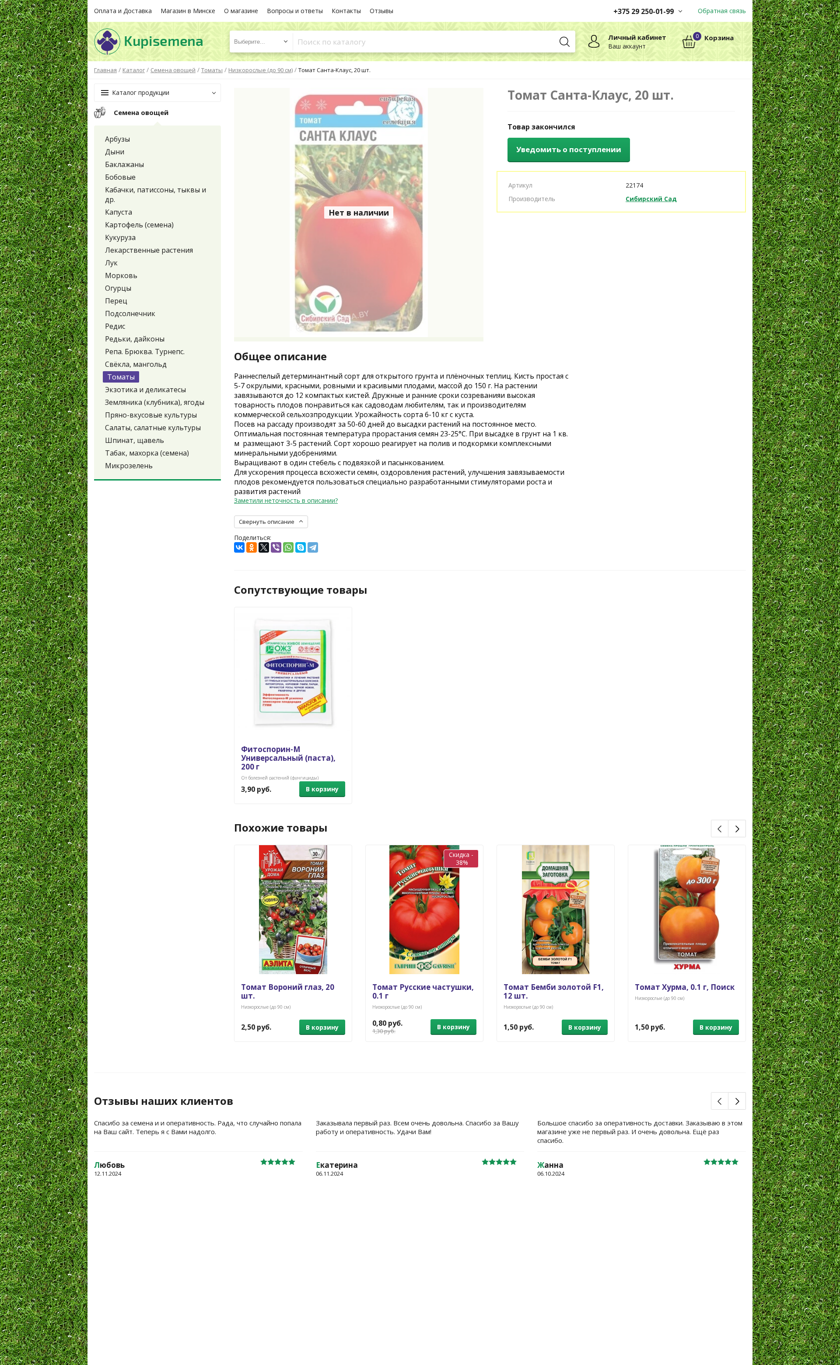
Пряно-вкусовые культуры (151, 415)
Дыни (114, 152)
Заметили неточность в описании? (286, 500)
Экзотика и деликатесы (145, 389)
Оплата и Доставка (123, 11)
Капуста (118, 212)
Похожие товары (280, 828)
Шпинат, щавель (134, 440)
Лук (111, 263)
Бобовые (120, 177)
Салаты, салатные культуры (153, 427)
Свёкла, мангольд (136, 364)
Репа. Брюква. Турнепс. (145, 351)
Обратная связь (722, 11)
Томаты (121, 377)
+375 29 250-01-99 (643, 11)
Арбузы (117, 139)
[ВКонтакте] (239, 547)
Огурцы (118, 288)
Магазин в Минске (188, 11)
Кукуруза (120, 237)
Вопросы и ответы (295, 11)
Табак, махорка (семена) (147, 453)
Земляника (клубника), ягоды (154, 402)
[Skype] (300, 547)
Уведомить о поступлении (568, 149)
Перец (116, 301)
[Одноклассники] (251, 547)
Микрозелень (129, 465)
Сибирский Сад (651, 199)
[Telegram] (313, 547)
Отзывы (381, 11)
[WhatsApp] (288, 547)
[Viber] (276, 547)
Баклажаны (124, 164)
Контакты (346, 11)
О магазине (241, 11)
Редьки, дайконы (134, 339)
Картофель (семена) (139, 225)
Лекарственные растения (149, 250)
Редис (115, 326)
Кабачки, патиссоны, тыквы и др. (155, 194)
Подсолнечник (130, 313)
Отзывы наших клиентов (163, 1101)
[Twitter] (264, 547)
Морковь (121, 275)
